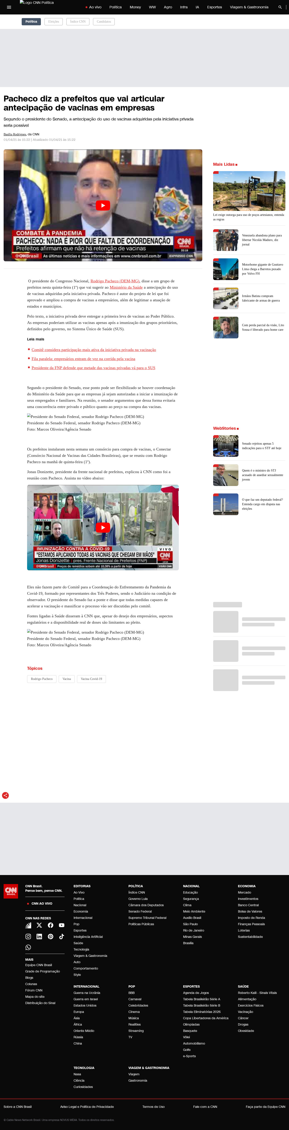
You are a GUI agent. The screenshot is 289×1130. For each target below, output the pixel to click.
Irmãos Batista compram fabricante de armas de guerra (261, 298)
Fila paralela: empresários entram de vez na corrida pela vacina (83, 358)
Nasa (77, 1074)
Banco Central (248, 905)
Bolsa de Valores (250, 911)
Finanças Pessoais (251, 924)
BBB (131, 993)
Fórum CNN (33, 990)
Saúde (78, 943)
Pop (76, 924)
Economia (81, 911)
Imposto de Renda (251, 918)
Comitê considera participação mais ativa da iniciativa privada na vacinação (94, 349)
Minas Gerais (192, 937)
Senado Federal (140, 911)
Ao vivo (95, 7)
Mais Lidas (224, 164)
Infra (184, 7)
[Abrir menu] (9, 7)
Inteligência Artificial (88, 937)
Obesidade (246, 1031)
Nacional (80, 905)
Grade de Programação (42, 971)
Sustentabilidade (250, 937)
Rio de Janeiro (193, 930)
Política (116, 7)
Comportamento (86, 968)
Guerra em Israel (86, 999)
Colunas (31, 984)
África (78, 1024)
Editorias (82, 886)
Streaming (136, 1031)
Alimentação (247, 999)
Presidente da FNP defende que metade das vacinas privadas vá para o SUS (93, 368)
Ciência (79, 1080)
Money (135, 7)
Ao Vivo (79, 892)
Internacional (83, 918)
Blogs (29, 978)
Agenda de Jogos (196, 993)
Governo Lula (138, 899)
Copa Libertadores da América (205, 1018)
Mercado (244, 892)
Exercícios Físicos (250, 1005)
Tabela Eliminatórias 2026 (202, 1012)
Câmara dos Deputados (146, 905)
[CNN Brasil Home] (48, 7)
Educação (190, 892)
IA (197, 7)
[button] (249, 446)
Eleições (53, 21)
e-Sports (189, 1056)
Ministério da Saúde (126, 287)
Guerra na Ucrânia (87, 993)
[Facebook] (51, 925)
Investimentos (248, 899)
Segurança (191, 899)
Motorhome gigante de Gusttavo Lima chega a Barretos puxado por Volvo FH (262, 269)
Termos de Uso (153, 1107)
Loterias (244, 930)
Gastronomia (137, 1080)
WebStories (224, 428)
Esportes (214, 7)
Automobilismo (194, 1043)
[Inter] (28, 925)
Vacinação (245, 1012)
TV (130, 1037)
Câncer (243, 1018)
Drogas (243, 1024)
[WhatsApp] (28, 947)
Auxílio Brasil (192, 918)
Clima (187, 905)
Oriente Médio (84, 1031)
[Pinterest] (51, 936)
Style (77, 975)
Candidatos (104, 21)
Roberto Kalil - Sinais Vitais (257, 993)
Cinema (134, 1012)
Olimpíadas (191, 1024)
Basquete (190, 1031)
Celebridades (138, 1005)
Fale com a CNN (205, 1107)
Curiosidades (83, 1087)
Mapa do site (34, 997)
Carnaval (134, 999)
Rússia (78, 1037)
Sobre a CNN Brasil (18, 1107)
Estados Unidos (85, 1005)
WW (152, 7)
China (78, 1043)
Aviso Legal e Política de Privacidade (87, 1107)
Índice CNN (78, 21)
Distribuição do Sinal (40, 1003)
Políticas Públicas (141, 924)
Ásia (77, 1018)
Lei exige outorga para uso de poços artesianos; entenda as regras (248, 217)
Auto (77, 962)
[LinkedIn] (39, 936)
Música (133, 1018)
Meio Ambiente (194, 911)
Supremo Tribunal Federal (147, 918)
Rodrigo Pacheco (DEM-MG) (115, 281)
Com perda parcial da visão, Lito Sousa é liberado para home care (263, 327)
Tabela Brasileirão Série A (201, 999)
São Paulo (190, 924)
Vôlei (186, 1037)
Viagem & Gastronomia (249, 7)
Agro (168, 7)
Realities (134, 1024)
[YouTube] (62, 925)
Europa (79, 1012)
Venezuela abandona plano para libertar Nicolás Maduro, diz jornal (262, 240)
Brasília (188, 943)
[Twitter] (39, 925)
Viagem (134, 1074)
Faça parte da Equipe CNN (265, 1107)
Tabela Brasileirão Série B (201, 1005)
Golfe (187, 1050)
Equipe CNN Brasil (38, 965)
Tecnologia (81, 949)
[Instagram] (28, 936)
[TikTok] (62, 936)
